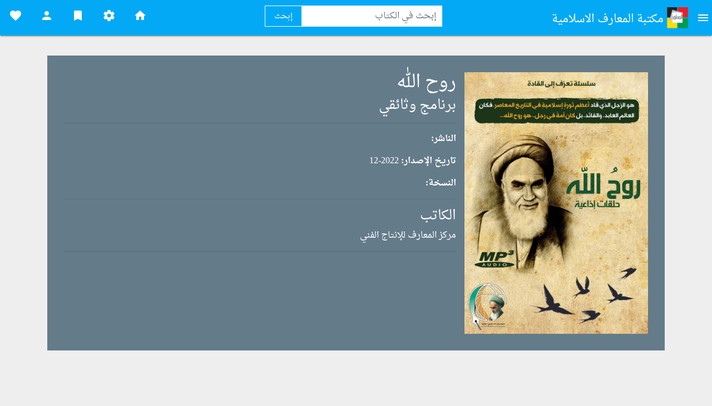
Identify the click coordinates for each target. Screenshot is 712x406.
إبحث (283, 16)
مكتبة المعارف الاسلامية (609, 19)
